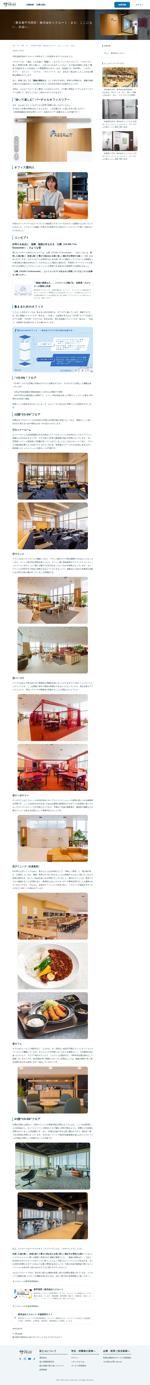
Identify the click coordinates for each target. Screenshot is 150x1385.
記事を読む (41, 5)
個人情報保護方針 (46, 1362)
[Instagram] (24, 1358)
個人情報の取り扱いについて (51, 1366)
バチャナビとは (77, 1362)
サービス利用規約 (78, 1366)
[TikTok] (34, 1358)
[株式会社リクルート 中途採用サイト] (52, 1317)
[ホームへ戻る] (10, 5)
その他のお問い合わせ (112, 1362)
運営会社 (43, 1358)
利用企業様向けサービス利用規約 (117, 1358)
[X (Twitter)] (20, 1358)
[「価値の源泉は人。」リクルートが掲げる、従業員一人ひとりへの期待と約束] (52, 290)
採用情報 (43, 1370)
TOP (13, 45)
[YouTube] (29, 1358)
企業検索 (30, 5)
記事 (22, 45)
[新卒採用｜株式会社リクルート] (52, 1294)
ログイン (75, 1358)
